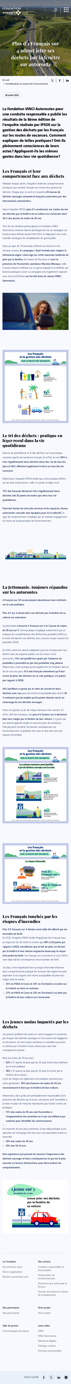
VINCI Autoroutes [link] (47, 1336)
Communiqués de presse (15, 1331)
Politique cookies (47, 1346)
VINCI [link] (41, 1331)
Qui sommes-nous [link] (12, 1267)
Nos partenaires (10, 1313)
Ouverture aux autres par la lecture (52, 1285)
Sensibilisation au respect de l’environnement (26, 84)
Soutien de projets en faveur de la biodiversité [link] (53, 1293)
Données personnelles (50, 1351)
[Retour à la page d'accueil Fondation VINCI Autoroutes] (11, 11)
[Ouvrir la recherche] (55, 10)
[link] (43, 1377)
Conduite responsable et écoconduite (51, 1269)
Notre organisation (12, 1272)
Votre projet (44, 1313)
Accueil (5, 80)
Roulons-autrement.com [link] (15, 1277)
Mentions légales (47, 1341)
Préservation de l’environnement (46, 1277)
